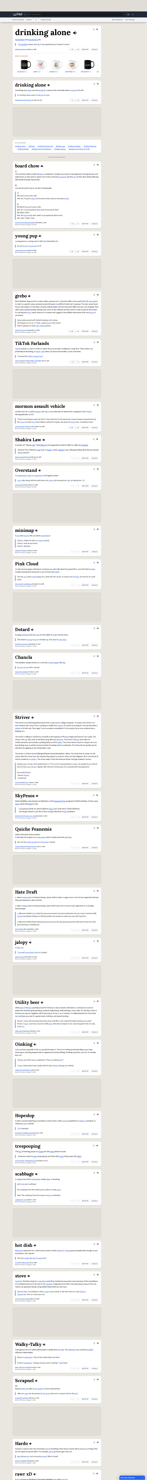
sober (93, 569)
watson (23, 957)
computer (62, 177)
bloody (42, 326)
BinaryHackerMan (29, 223)
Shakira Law (18, 457)
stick (67, 198)
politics (33, 759)
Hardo (17, 1461)
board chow (18, 223)
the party (46, 1393)
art (36, 1389)
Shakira (61, 450)
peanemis (35, 842)
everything (45, 535)
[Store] (128, 14)
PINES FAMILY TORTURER (34, 361)
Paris (51, 808)
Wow (19, 1456)
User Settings (129, 20)
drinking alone (19, 49)
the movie (44, 842)
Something (19, 39)
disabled (90, 1349)
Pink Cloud (18, 584)
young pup (18, 250)
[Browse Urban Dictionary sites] (19, 14)
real (29, 897)
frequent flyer (60, 801)
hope (20, 1065)
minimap (17, 551)
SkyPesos (18, 816)
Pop (57, 304)
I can (19, 952)
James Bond (29, 952)
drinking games (60, 149)
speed (86, 1049)
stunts (36, 952)
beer (21, 1007)
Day (33, 422)
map (18, 535)
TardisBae (25, 672)
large (68, 1250)
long (37, 635)
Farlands (36, 356)
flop (63, 662)
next (52, 1151)
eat (75, 177)
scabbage (18, 1200)
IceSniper (25, 1398)
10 (20, 1128)
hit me (26, 667)
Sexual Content (46, 20)
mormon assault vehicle (22, 427)
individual (25, 635)
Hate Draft (18, 929)
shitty (18, 947)
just (26, 246)
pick (22, 1184)
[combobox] (76, 14)
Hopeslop (18, 1133)
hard (30, 804)
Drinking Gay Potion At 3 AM (79, 149)
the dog (26, 250)
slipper (56, 662)
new (50, 569)
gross (58, 1189)
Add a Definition (117, 20)
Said (42, 351)
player (41, 540)
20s (57, 241)
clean (33, 198)
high (16, 1016)
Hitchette (29, 100)
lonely (29, 90)
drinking (24, 44)
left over (25, 1389)
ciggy (47, 1291)
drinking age (60, 146)
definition (72, 1349)
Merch (95, 50)
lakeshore (27, 1031)
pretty (34, 577)
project (40, 1389)
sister (51, 480)
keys (41, 174)
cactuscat (24, 330)
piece (44, 837)
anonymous (24, 644)
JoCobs (25, 1200)
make (55, 635)
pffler (24, 929)
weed (56, 1065)
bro (41, 356)
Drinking (32, 146)
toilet (41, 1151)
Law (33, 445)
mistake (84, 445)
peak (70, 837)
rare (24, 1123)
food (25, 215)
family (89, 411)
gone (61, 739)
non (40, 1049)
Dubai (49, 450)
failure (59, 742)
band (49, 323)
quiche (28, 842)
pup (35, 246)
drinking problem (74, 146)
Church (22, 422)
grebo (17, 330)
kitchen (82, 1291)
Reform (43, 445)
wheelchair (28, 1357)
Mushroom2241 (32, 847)
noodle (26, 1258)
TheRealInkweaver (30, 1161)
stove (17, 1299)
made (26, 1393)
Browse (29, 20)
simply (39, 1258)
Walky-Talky (18, 1367)
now (37, 326)
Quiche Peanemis (20, 847)
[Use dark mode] (132, 14)
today (44, 1456)
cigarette (41, 1281)
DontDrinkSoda (26, 1070)
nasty (61, 1156)
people (40, 90)
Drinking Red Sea (90, 146)
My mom (20, 667)
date (48, 95)
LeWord (24, 551)
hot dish (17, 1263)
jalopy (17, 957)
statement (38, 475)
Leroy (19, 480)
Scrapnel (17, 1398)
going (30, 639)
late (45, 241)
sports (51, 1451)
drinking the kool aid (45, 146)
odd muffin (27, 1367)
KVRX (32, 427)
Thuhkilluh (24, 1461)
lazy (42, 95)
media (39, 837)
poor (17, 804)
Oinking (17, 1070)
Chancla (17, 672)
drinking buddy (23, 149)
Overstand (18, 485)
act (20, 1151)
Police (17, 1049)
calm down (62, 639)
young (31, 246)
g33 (27, 49)
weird (38, 351)
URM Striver (24, 783)
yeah (61, 1363)
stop (35, 1156)
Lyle (84, 1021)
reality (57, 572)
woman (74, 90)
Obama (26, 775)
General (20, 1294)
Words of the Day (18, 20)
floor (76, 1393)
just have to (33, 39)
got (35, 767)
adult (36, 241)
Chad (34, 913)
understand (22, 475)
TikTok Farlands (19, 361)
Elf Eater (26, 485)
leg (50, 1195)
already (20, 916)
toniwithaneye (27, 584)
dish (33, 1258)
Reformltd (27, 457)
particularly (36, 1179)
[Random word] (123, 14)
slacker (17, 728)
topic (30, 475)
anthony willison (25, 1299)
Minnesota (19, 1250)
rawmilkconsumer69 (29, 1133)
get (35, 639)
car (22, 947)
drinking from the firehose (41, 149)
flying (51, 662)
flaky (48, 1179)
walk (62, 1349)
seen (64, 1121)
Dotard (17, 644)
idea (68, 480)
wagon (37, 411)
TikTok (17, 349)
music (91, 301)
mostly (26, 535)
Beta (67, 737)
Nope (26, 1024)
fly (65, 811)
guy (25, 577)
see (28, 1456)
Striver (17, 783)
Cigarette (18, 1281)
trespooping (19, 1161)
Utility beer (18, 1031)
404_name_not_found (29, 816)
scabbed (19, 1179)
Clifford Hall (25, 1263)
